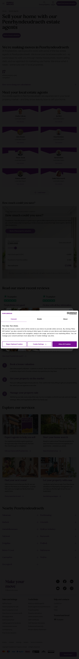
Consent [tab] (14, 319)
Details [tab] (39, 319)
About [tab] (65, 319)
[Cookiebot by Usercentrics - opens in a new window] (68, 313)
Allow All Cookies (65, 344)
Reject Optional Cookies (14, 344)
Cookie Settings (38, 344)
